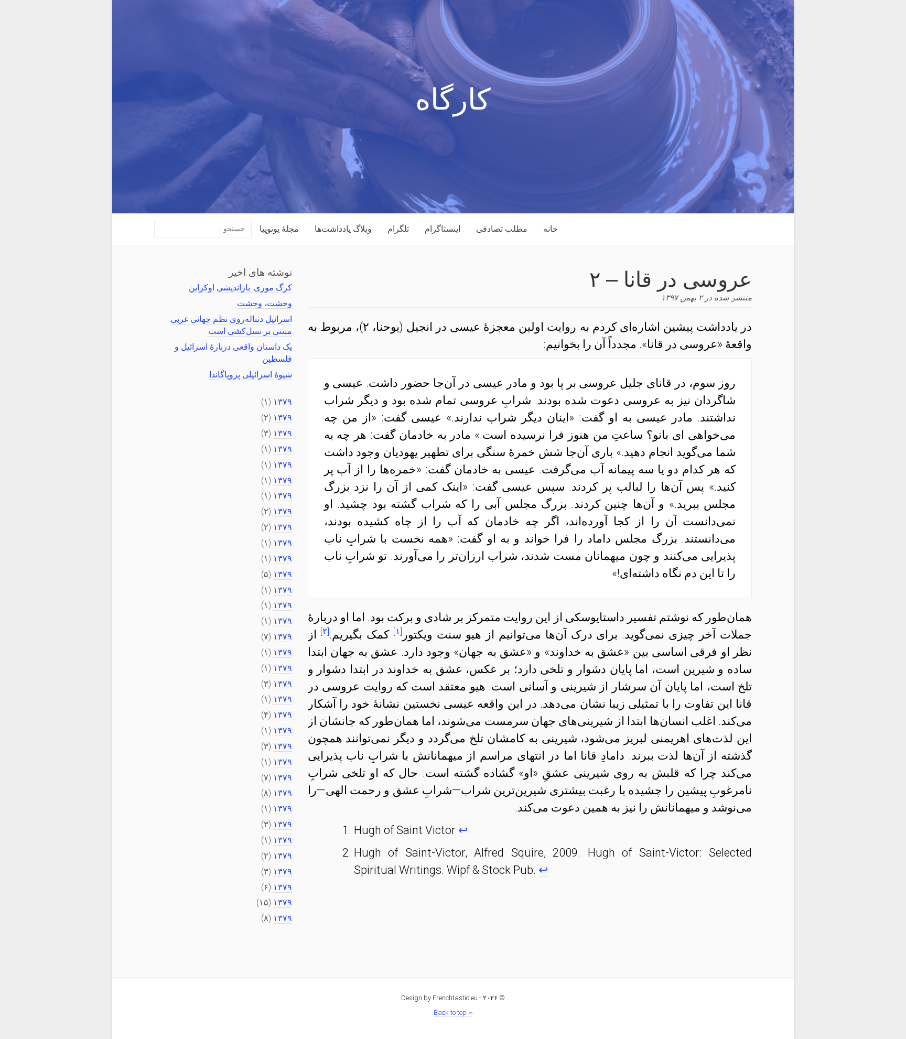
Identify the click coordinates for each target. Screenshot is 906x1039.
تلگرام (398, 229)
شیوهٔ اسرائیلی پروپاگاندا (250, 375)
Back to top (451, 1012)
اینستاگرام (442, 229)
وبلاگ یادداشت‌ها (343, 229)
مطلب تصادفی (501, 229)
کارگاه (453, 102)
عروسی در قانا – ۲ (670, 278)
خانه (550, 229)
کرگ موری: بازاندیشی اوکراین (240, 288)
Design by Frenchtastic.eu (439, 998)
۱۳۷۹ (282, 402)
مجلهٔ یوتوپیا (279, 229)
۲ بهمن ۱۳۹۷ (682, 298)
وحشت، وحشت (264, 303)
